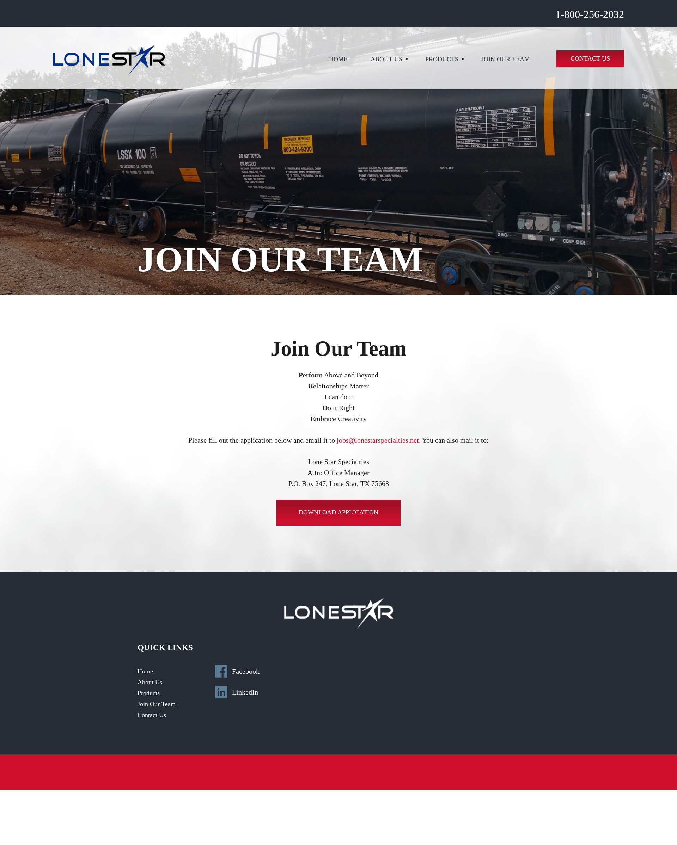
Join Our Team (505, 59)
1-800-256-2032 (589, 14)
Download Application (338, 512)
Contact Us (590, 58)
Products (441, 59)
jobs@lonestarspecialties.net (378, 440)
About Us (386, 59)
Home (338, 59)
